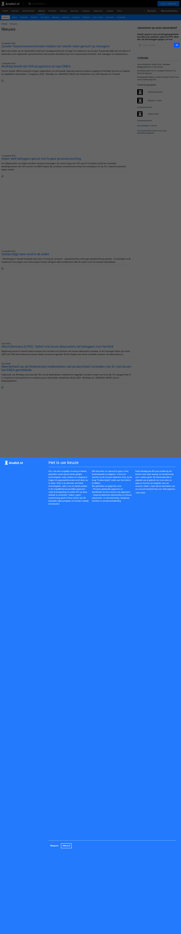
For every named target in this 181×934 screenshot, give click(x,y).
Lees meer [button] (140, 492)
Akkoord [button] (66, 846)
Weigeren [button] (54, 846)
